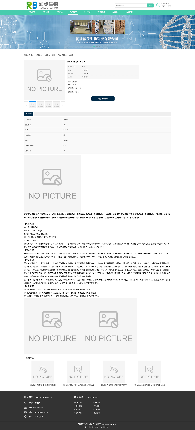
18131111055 (166, 6)
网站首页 (39, 55)
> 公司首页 (78, 402)
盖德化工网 (104, 427)
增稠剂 (53, 55)
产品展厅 (73, 12)
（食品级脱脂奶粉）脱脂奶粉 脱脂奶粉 (114, 385)
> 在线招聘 (96, 413)
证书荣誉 (87, 12)
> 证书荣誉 (78, 409)
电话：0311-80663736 (36, 408)
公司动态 (59, 12)
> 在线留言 (78, 413)
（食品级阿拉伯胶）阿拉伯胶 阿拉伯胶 (42, 385)
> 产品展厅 (96, 406)
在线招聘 (129, 12)
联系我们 (101, 12)
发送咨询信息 (103, 99)
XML (114, 424)
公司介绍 (45, 12)
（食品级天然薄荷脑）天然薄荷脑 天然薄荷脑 (78, 385)
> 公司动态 (78, 406)
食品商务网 (95, 427)
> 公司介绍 (96, 402)
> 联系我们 (96, 409)
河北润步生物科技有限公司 (86, 424)
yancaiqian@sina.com (41, 412)
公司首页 (31, 12)
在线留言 (115, 12)
